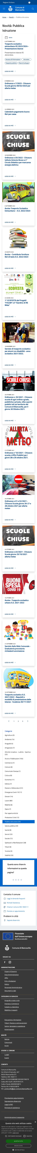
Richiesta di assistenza (12, 1107)
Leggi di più (15, 1132)
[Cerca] (33, 9)
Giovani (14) (9, 796)
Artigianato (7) (10, 748)
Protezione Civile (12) (12, 817)
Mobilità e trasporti (11, 1010)
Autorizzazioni (9, 1029)
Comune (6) (8, 767)
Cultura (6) (8, 775)
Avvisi (10, 38)
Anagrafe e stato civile (12, 1000)
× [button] (35, 1122)
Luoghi (7, 1054)
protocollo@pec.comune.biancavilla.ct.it (18, 1089)
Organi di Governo (11, 971)
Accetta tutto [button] (18, 1141)
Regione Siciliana (8, 2)
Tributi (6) (8, 847)
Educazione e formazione (13, 1020)
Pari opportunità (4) (11, 813)
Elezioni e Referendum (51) (14, 788)
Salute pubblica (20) (11, 826)
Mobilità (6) (8, 805)
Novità (11, 17)
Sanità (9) (8, 830)
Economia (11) (9, 779)
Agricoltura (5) (9, 735)
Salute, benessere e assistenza (15, 1026)
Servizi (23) (8, 834)
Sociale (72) (9, 838)
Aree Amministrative (12, 974)
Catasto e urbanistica (12, 1007)
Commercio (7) (9, 763)
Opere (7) (8, 809)
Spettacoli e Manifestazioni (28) (15, 842)
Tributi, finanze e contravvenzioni (16, 1023)
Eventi (7, 1058)
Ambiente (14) (9, 739)
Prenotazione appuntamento (14, 1098)
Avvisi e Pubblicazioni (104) (14, 758)
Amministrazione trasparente (14, 1117)
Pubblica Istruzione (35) (13, 821)
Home (4, 17)
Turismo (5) (8, 851)
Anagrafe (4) (9, 743)
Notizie (7, 1039)
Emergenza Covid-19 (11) (13, 792)
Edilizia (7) (8, 784)
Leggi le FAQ (9, 1104)
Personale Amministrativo (13, 987)
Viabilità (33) (9, 855)
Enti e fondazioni (10, 981)
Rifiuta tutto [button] (18, 1145)
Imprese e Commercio (12, 1003)
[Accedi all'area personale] (29, 2)
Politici (7, 984)
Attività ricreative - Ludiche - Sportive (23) (18, 753)
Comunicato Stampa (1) (12, 771)
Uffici (6, 978)
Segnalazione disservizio (13, 1101)
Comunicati (8, 1042)
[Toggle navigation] (4, 8)
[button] (18, 1150)
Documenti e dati (10, 990)
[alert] (18, 1136)
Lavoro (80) (8, 800)
